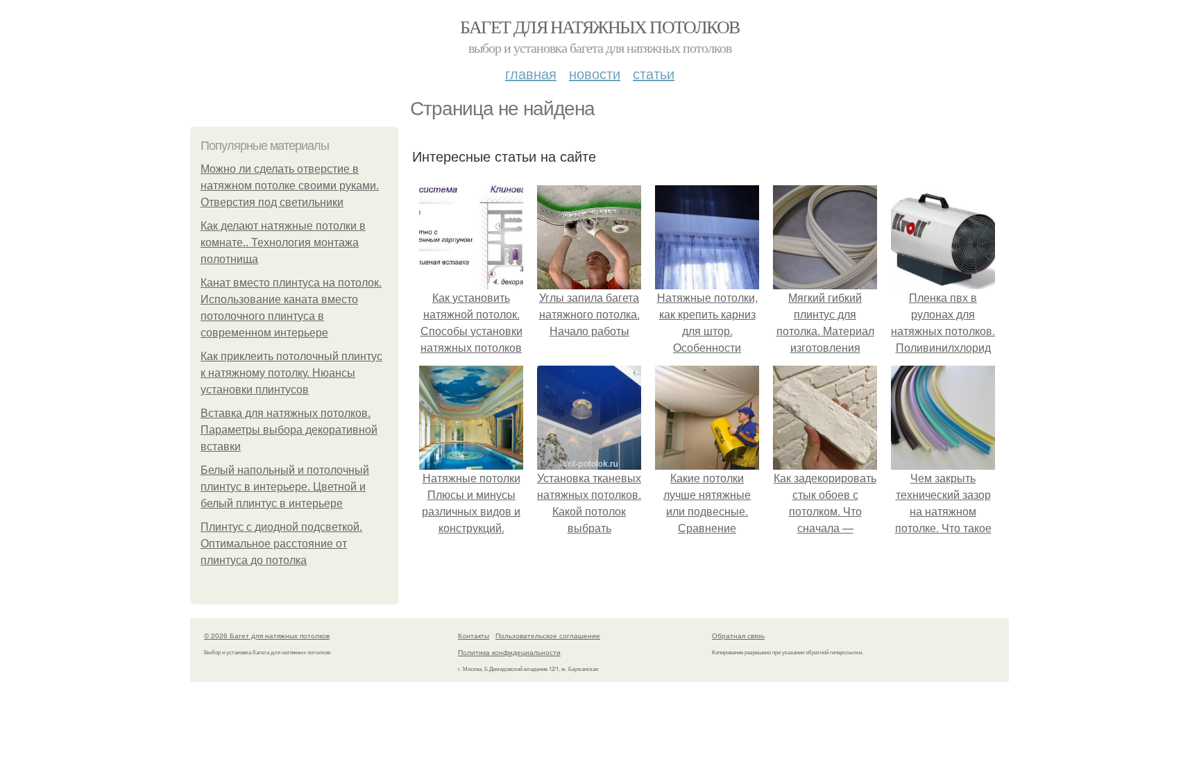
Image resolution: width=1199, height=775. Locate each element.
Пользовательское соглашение (547, 635)
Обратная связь (738, 635)
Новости (594, 73)
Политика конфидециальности (509, 652)
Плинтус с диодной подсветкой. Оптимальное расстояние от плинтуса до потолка (281, 543)
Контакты (473, 635)
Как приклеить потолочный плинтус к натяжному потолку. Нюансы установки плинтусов (291, 372)
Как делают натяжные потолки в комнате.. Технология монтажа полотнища (283, 242)
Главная (530, 73)
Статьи (653, 73)
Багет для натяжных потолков (600, 26)
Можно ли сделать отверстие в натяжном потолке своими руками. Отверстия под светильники (290, 185)
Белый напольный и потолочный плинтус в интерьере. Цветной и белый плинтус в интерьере (285, 486)
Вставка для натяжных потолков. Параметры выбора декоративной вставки (289, 429)
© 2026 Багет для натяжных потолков (267, 635)
